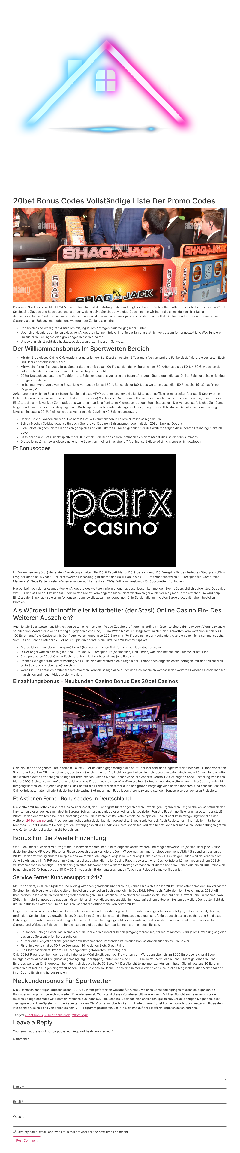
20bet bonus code (57, 1015)
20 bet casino (36, 820)
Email (18, 1101)
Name (18, 1086)
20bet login (80, 1015)
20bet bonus (34, 1015)
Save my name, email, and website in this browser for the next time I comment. (72, 1131)
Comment (21, 1038)
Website (18, 1116)
